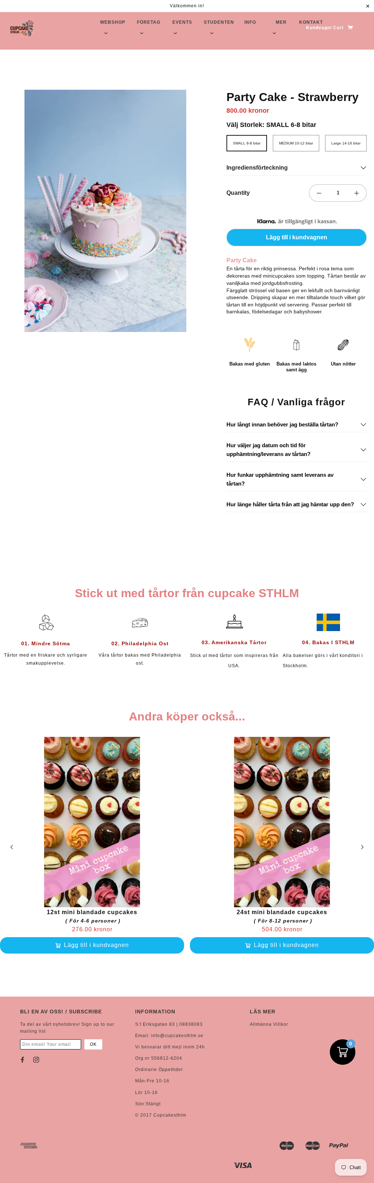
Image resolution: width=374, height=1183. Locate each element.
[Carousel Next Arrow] (362, 847)
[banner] (22, 28)
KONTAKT (311, 22)
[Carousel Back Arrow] (12, 847)
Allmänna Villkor (269, 1024)
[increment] (357, 193)
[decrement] (319, 193)
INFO (250, 22)
